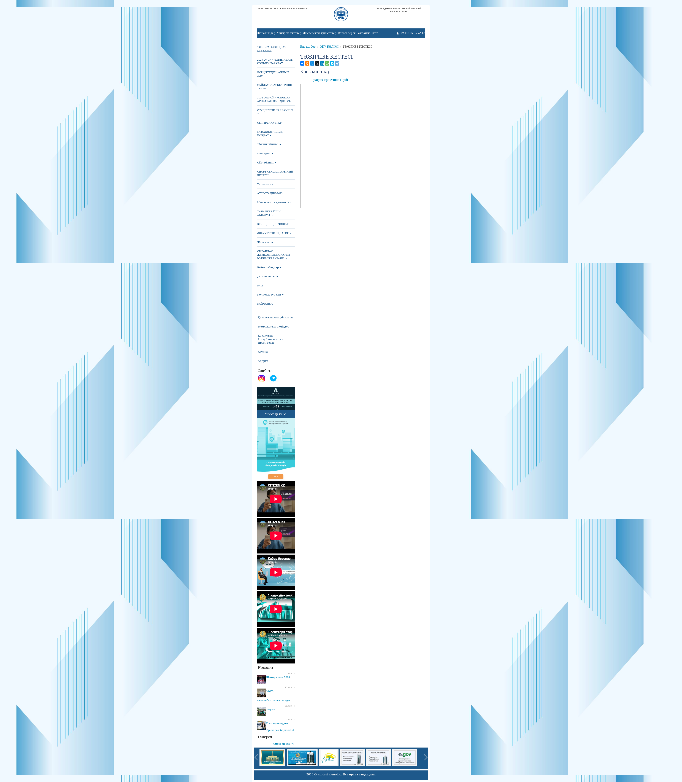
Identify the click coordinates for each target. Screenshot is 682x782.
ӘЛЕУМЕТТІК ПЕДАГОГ (273, 233)
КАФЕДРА (264, 153)
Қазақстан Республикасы (275, 317)
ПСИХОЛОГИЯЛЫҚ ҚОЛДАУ (270, 133)
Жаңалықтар (266, 33)
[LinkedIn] (322, 63)
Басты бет (308, 46)
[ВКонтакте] (302, 63)
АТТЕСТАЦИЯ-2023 (270, 193)
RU (407, 33)
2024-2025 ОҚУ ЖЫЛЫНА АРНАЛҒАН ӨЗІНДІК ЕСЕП (275, 99)
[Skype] (332, 63)
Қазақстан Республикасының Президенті (270, 339)
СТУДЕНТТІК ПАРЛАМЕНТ (275, 110)
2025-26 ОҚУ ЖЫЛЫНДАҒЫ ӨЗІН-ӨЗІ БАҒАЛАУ (275, 61)
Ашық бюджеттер (289, 33)
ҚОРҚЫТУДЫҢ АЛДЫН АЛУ (273, 73)
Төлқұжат (264, 184)
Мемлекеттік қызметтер (319, 33)
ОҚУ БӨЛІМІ (265, 162)
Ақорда (263, 360)
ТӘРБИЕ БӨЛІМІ (268, 144)
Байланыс (363, 33)
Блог (374, 33)
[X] (317, 63)
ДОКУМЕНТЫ (266, 276)
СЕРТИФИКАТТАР (269, 122)
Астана (263, 351)
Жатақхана (265, 242)
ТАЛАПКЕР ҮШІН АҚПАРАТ (269, 213)
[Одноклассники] (307, 63)
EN (411, 33)
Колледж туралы (269, 294)
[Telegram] (337, 63)
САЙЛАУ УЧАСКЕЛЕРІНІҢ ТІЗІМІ (274, 86)
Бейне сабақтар (268, 267)
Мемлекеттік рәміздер (273, 326)
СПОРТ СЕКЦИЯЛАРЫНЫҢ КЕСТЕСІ (275, 173)
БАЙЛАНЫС (265, 303)
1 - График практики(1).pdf (327, 80)
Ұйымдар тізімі (275, 414)
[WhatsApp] (327, 63)
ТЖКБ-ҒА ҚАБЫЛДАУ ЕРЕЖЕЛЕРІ (271, 48)
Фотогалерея (346, 33)
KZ (402, 33)
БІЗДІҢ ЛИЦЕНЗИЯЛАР (272, 224)
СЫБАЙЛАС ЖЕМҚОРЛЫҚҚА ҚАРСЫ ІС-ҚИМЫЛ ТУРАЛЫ (273, 254)
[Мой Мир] (312, 63)
